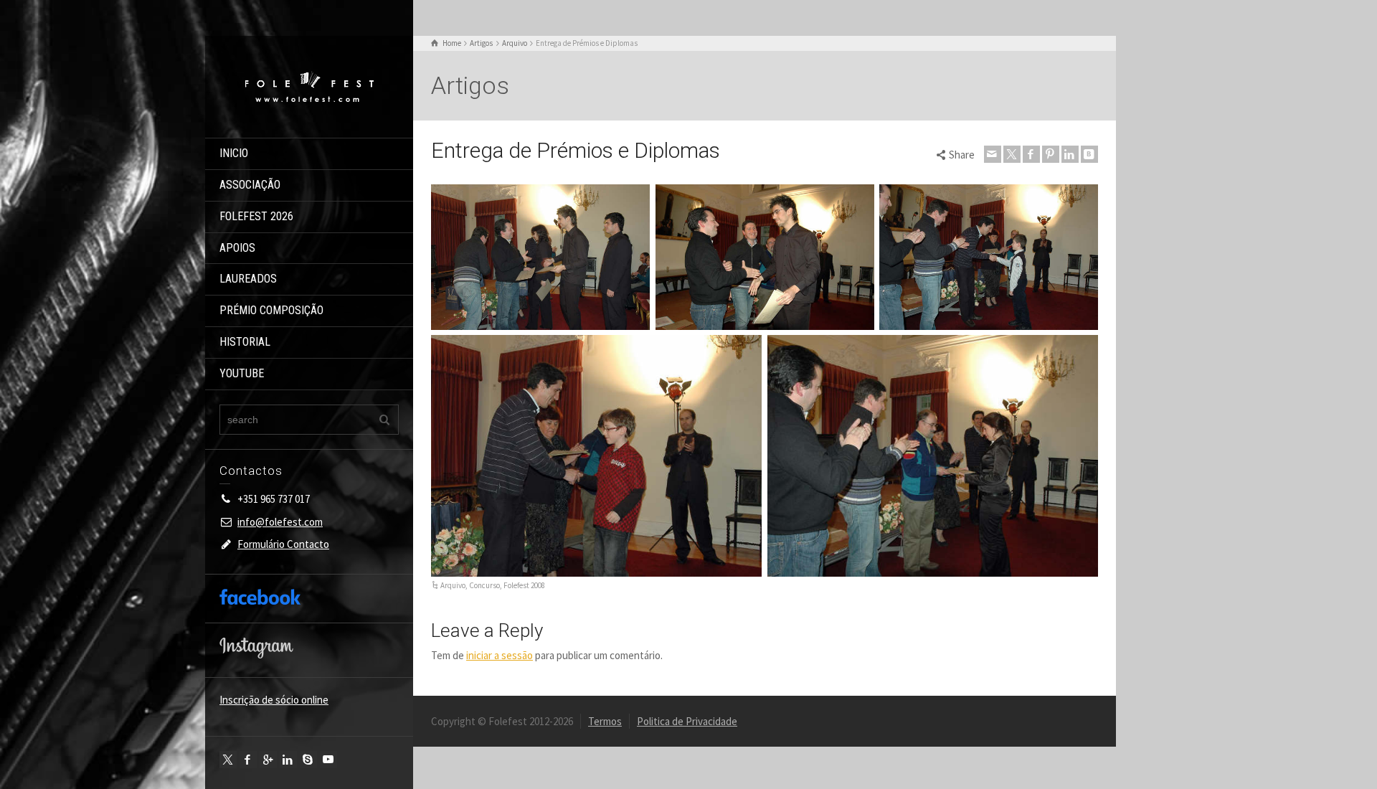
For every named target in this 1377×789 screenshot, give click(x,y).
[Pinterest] (1050, 154)
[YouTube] (328, 759)
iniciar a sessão (499, 655)
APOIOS (237, 248)
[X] (228, 759)
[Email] (992, 154)
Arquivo (452, 585)
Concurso (484, 585)
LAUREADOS (248, 278)
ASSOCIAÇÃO (249, 185)
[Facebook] (248, 759)
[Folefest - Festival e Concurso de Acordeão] (309, 86)
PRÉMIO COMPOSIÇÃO (271, 310)
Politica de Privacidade (687, 721)
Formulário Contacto (283, 544)
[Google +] (268, 759)
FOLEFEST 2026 (256, 216)
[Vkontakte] (1089, 154)
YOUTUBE (241, 373)
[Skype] (308, 759)
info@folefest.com (280, 522)
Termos (605, 721)
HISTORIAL (244, 342)
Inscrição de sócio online (273, 700)
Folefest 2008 (524, 585)
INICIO (233, 153)
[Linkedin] (288, 759)
